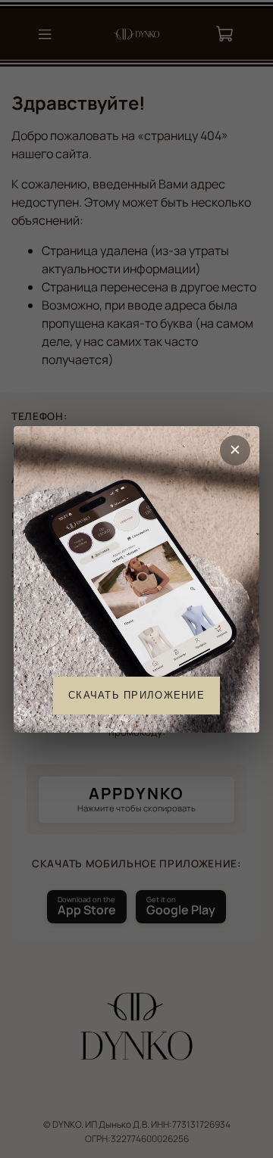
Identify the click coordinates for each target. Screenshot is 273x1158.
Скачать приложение (136, 694)
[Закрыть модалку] (235, 450)
